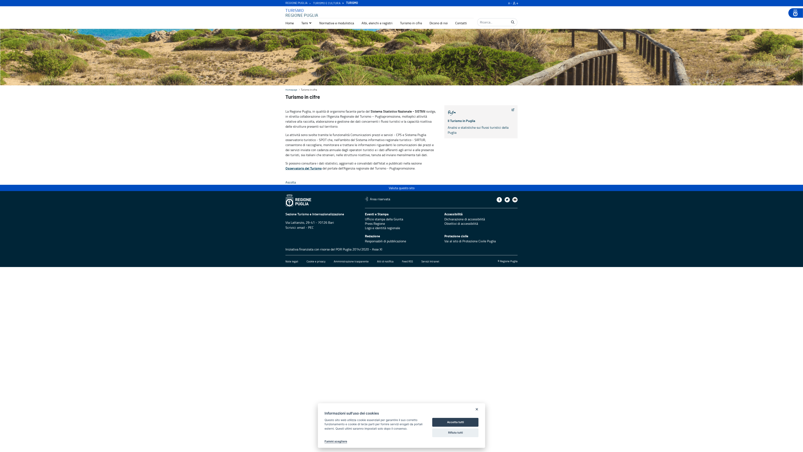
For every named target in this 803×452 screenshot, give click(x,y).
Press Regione (375, 223)
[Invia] (512, 22)
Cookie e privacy (316, 261)
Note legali (291, 261)
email (301, 227)
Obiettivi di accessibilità (461, 223)
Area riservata (380, 199)
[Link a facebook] (499, 199)
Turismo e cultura (327, 3)
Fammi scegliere (336, 441)
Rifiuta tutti (455, 432)
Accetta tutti (455, 422)
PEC (311, 227)
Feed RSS (407, 261)
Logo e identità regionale (382, 228)
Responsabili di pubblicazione (385, 241)
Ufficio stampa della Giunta (384, 219)
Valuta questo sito (401, 188)
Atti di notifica (385, 261)
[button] (306, 23)
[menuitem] (289, 23)
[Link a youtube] (515, 199)
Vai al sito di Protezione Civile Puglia (470, 241)
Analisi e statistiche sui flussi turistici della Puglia (478, 127)
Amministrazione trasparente (351, 261)
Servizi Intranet (430, 261)
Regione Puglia (296, 3)
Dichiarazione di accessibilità (464, 219)
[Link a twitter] (507, 199)
